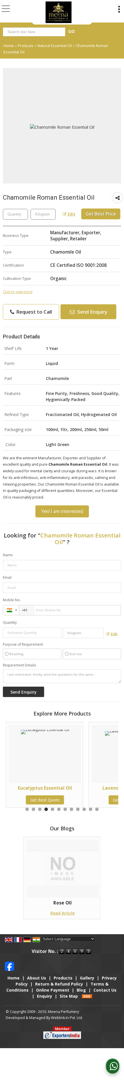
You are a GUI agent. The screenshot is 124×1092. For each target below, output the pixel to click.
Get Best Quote (91, 800)
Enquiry (44, 996)
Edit (71, 214)
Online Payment (52, 990)
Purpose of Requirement (23, 645)
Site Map (69, 996)
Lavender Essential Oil (91, 788)
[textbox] (35, 31)
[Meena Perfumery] (59, 12)
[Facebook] (9, 966)
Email (7, 577)
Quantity (10, 622)
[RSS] (87, 996)
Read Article (62, 913)
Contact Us (105, 990)
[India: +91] (11, 610)
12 (97, 809)
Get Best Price (101, 214)
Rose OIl (62, 903)
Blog (81, 990)
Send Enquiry (91, 311)
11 (90, 809)
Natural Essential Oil (54, 45)
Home (8, 45)
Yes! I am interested (62, 511)
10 (84, 809)
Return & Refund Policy (59, 984)
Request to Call (33, 311)
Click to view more (18, 291)
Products (25, 45)
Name (8, 554)
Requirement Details (19, 665)
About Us (36, 978)
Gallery (87, 978)
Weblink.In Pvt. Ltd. (67, 1017)
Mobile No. (12, 599)
